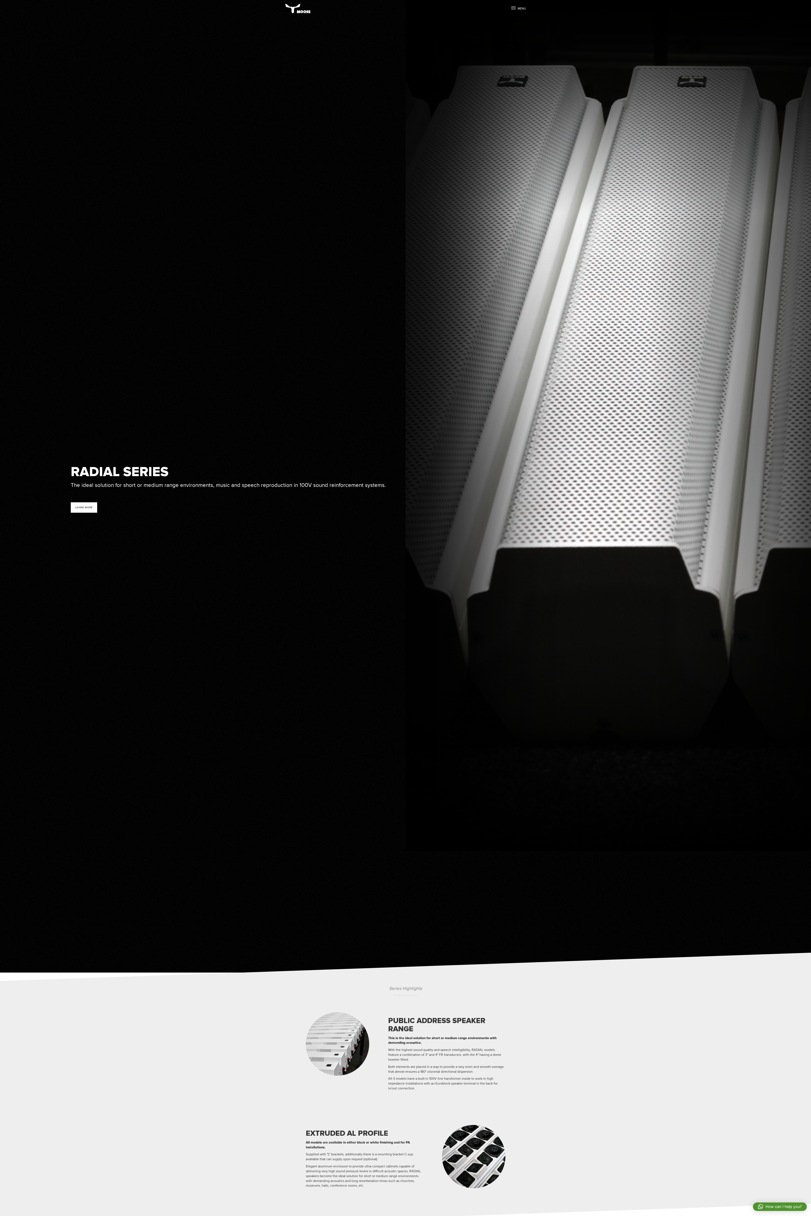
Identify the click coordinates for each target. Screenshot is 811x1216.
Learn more (84, 507)
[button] (780, 1206)
